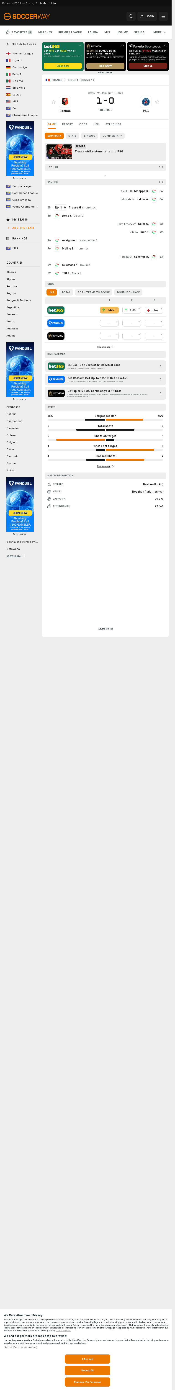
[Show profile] (65, 102)
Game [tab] (52, 124)
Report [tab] (67, 124)
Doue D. (78, 216)
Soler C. (143, 224)
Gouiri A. (85, 265)
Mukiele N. (128, 199)
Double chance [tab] (128, 292)
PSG (146, 111)
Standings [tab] (113, 124)
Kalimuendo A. (88, 240)
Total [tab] (66, 292)
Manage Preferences (87, 1382)
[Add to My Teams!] (53, 101)
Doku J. (67, 216)
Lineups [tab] (89, 135)
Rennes (65, 111)
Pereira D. (125, 257)
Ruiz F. (144, 232)
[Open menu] (163, 16)
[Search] (131, 16)
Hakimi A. (142, 199)
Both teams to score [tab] (94, 292)
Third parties (63, 1330)
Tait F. (66, 273)
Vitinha (134, 232)
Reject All (87, 1370)
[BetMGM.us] (55, 336)
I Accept (87, 1359)
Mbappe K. (141, 191)
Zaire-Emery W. (126, 224)
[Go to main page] (35, 16)
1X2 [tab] (51, 292)
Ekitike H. (126, 191)
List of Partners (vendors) (20, 1347)
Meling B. (68, 248)
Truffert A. (89, 207)
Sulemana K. (70, 265)
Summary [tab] (54, 135)
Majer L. (77, 273)
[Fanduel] (55, 323)
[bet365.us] (55, 310)
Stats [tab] (72, 135)
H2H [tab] (96, 124)
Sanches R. (141, 257)
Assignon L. (69, 240)
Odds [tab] (83, 124)
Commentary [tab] (112, 135)
